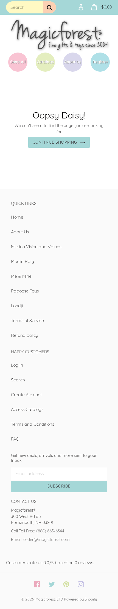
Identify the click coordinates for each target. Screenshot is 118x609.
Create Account (26, 394)
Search (18, 379)
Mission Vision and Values (36, 246)
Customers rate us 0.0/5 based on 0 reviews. (50, 562)
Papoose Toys (25, 291)
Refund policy (24, 335)
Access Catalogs (27, 409)
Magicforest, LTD (49, 599)
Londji (17, 305)
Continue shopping (55, 142)
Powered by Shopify (80, 599)
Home (17, 217)
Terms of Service (27, 320)
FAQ (15, 439)
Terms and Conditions (32, 424)
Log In (17, 365)
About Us (20, 231)
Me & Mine (21, 276)
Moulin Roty (22, 261)
